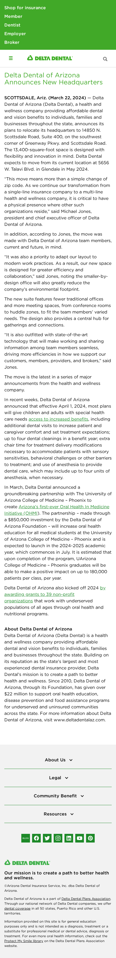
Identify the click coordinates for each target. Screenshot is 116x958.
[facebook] (36, 838)
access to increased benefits (58, 419)
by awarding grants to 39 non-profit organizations (54, 594)
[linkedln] (68, 838)
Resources (56, 814)
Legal (56, 777)
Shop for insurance (25, 7)
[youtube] (79, 838)
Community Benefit (56, 795)
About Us (56, 759)
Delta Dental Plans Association (86, 899)
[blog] (25, 838)
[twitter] (47, 838)
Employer (15, 33)
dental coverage (17, 908)
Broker (11, 42)
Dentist (12, 25)
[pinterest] (90, 838)
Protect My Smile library (23, 941)
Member (13, 16)
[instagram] (58, 838)
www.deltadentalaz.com (79, 719)
